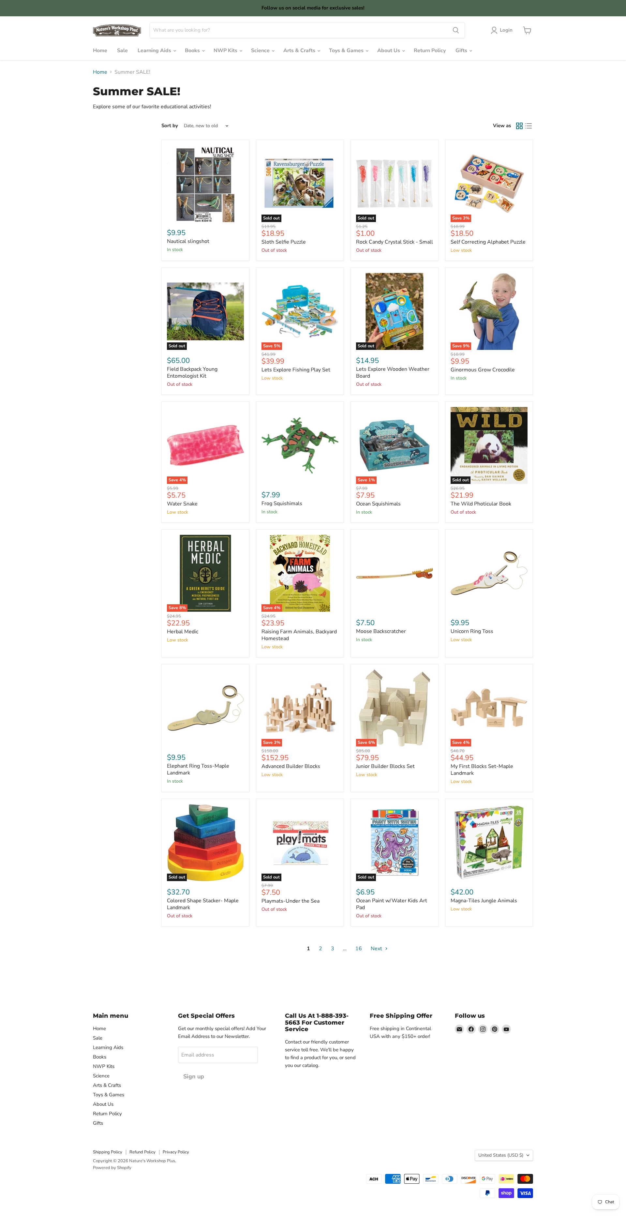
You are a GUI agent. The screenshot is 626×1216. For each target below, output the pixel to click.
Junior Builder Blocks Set (385, 766)
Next (377, 948)
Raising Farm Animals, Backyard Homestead (299, 635)
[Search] (456, 30)
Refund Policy (142, 1152)
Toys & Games (347, 50)
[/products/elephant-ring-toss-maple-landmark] (205, 707)
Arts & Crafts (300, 50)
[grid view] (519, 125)
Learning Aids (155, 50)
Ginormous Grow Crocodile (483, 369)
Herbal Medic (182, 631)
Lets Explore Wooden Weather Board (392, 373)
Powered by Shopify (112, 1168)
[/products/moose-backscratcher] (394, 573)
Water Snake (182, 503)
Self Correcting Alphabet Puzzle (488, 242)
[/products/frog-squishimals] (299, 445)
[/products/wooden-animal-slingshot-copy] (205, 183)
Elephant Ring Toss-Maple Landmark (198, 769)
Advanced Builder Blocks (290, 766)
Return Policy (430, 50)
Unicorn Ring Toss (472, 631)
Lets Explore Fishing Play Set (295, 369)
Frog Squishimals (281, 503)
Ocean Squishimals (378, 503)
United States (500, 1155)
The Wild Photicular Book (481, 503)
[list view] (528, 125)
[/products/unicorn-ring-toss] (489, 573)
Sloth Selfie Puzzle (283, 242)
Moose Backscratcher (381, 631)
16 (358, 948)
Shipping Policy (107, 1152)
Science (261, 50)
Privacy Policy (176, 1152)
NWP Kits (226, 50)
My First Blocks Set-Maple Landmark (482, 770)
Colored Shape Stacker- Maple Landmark (203, 904)
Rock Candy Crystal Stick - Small (394, 242)
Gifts (462, 50)
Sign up (193, 1076)
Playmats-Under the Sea (290, 901)
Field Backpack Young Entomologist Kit (192, 373)
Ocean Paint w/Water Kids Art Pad (391, 904)
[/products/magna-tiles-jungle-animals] (489, 842)
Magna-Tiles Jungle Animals (484, 900)
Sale (122, 50)
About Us (389, 50)
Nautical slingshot (188, 241)
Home (100, 50)
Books (193, 50)
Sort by (169, 125)
